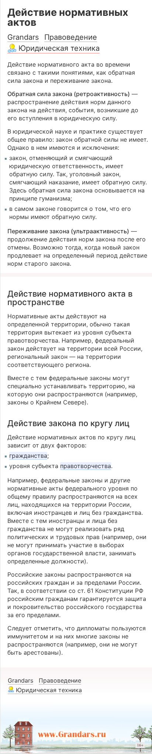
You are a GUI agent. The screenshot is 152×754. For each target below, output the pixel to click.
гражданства (28, 455)
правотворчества (85, 466)
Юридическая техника (59, 48)
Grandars (23, 37)
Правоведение (70, 37)
